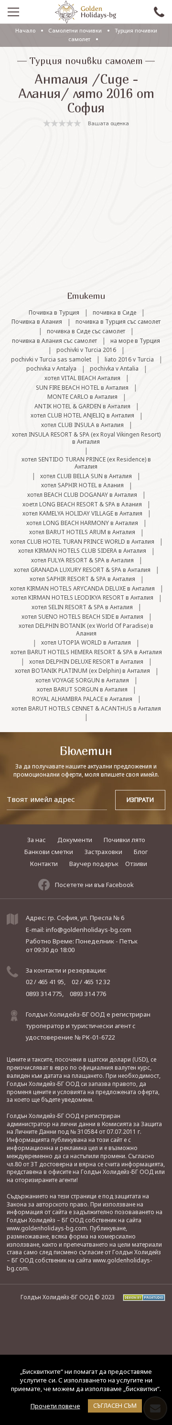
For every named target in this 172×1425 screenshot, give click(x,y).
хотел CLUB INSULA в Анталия (82, 425)
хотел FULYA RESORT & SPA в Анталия (82, 560)
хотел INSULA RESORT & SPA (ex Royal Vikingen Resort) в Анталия (86, 438)
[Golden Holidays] (85, 12)
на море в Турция (135, 341)
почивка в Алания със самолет (54, 341)
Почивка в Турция (54, 313)
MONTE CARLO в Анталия (82, 397)
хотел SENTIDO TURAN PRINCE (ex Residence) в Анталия (86, 463)
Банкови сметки (48, 851)
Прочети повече (55, 1406)
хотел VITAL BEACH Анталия (82, 378)
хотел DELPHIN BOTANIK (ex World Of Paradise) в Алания (86, 629)
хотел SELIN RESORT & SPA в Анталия (82, 607)
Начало (25, 30)
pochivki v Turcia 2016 (86, 350)
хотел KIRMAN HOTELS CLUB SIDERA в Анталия (82, 551)
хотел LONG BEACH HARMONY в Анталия (82, 523)
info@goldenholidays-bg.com (88, 929)
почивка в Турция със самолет (118, 322)
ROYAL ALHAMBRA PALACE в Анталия (82, 699)
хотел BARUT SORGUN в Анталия (82, 689)
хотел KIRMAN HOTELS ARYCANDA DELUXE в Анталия (82, 588)
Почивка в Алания (36, 322)
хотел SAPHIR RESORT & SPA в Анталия (82, 579)
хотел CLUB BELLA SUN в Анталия (86, 476)
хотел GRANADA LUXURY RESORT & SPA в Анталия (82, 570)
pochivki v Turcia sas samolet (51, 359)
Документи (74, 839)
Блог (141, 851)
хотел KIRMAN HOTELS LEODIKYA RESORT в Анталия (82, 598)
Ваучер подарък (93, 863)
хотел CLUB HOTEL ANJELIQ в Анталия (82, 415)
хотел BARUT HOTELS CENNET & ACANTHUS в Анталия (86, 708)
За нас (36, 839)
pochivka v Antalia (114, 369)
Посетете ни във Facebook (94, 884)
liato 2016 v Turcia (129, 359)
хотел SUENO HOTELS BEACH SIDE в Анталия (82, 617)
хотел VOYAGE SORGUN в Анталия (82, 680)
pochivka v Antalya (51, 369)
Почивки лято (124, 839)
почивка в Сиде (114, 313)
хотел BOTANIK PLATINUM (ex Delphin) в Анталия (82, 671)
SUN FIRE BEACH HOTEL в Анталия (82, 388)
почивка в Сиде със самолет (86, 331)
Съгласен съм (115, 1406)
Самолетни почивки (75, 30)
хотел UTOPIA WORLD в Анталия (86, 643)
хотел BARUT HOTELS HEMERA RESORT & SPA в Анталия (86, 652)
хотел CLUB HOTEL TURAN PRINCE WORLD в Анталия (82, 542)
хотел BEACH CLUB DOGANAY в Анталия (82, 495)
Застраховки (103, 851)
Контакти (44, 863)
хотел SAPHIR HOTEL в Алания (82, 485)
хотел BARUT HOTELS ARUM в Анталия (82, 532)
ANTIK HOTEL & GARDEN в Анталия (82, 406)
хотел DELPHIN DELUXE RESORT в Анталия (86, 662)
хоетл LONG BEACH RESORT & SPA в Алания (82, 504)
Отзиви (136, 863)
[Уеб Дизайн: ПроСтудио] (140, 1297)
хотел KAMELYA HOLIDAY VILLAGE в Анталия (82, 513)
